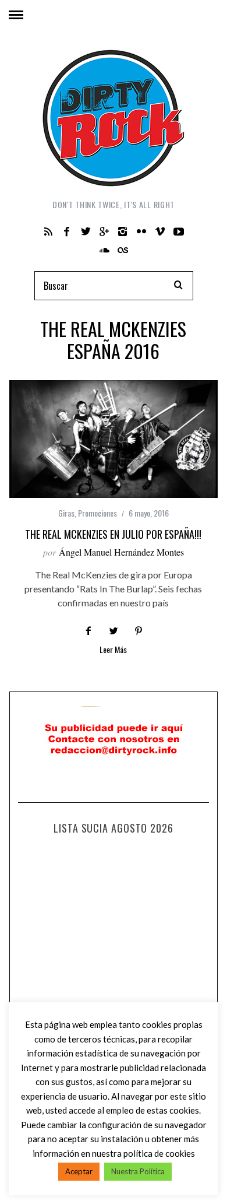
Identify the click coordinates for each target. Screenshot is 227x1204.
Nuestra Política (138, 1171)
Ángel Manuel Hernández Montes (121, 552)
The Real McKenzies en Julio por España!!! (113, 534)
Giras (66, 513)
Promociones (97, 513)
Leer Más (113, 650)
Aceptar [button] (79, 1171)
